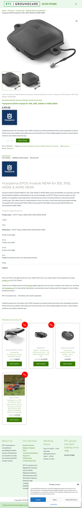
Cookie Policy (53, 504)
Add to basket (22, 140)
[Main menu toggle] (76, 4)
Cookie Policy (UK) (29, 461)
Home (4, 94)
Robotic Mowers (28, 445)
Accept (38, 500)
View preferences (71, 500)
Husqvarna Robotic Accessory (43, 94)
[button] (78, 484)
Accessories (10, 94)
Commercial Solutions (30, 453)
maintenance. (9, 288)
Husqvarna (9, 148)
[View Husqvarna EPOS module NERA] (11, 81)
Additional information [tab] (20, 158)
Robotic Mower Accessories (24, 94)
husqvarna (66, 146)
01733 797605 (49, 4)
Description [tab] (6, 158)
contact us (5, 280)
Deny (54, 500)
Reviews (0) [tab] (34, 158)
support (29, 285)
